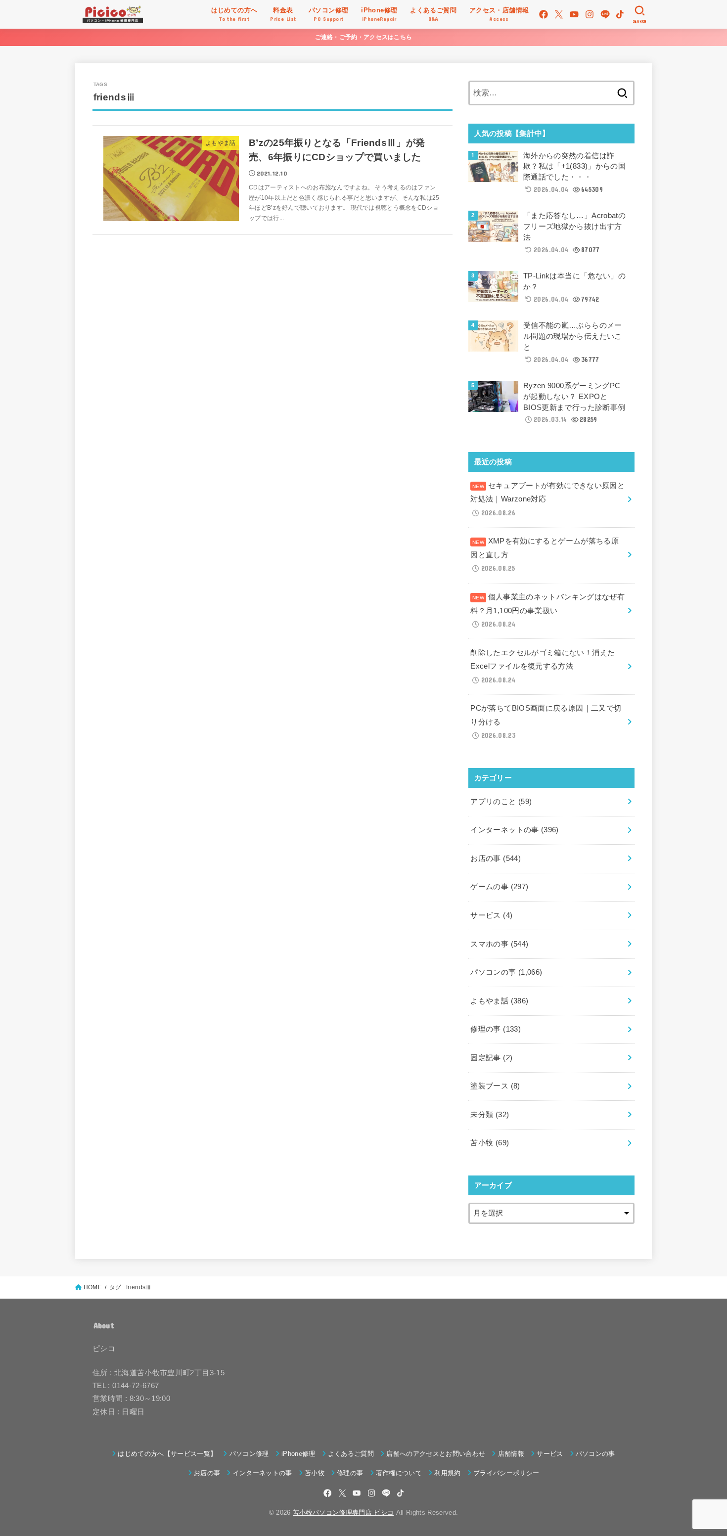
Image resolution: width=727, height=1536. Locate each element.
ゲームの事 (499, 887)
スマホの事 (499, 944)
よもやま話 (499, 1001)
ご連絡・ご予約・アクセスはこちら (363, 37)
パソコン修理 (249, 1453)
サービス (491, 915)
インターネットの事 (514, 830)
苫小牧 (489, 1143)
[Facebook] (543, 14)
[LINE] (605, 14)
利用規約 (447, 1473)
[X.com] (558, 14)
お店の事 (495, 858)
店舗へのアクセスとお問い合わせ (435, 1453)
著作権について (399, 1473)
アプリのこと (501, 802)
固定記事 (491, 1058)
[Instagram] (589, 14)
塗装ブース (495, 1086)
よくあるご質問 (351, 1453)
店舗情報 (511, 1453)
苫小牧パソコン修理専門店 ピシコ (343, 1512)
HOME (93, 1287)
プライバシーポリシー (506, 1473)
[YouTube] (574, 14)
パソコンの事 (506, 972)
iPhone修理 (298, 1453)
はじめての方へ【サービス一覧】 (167, 1453)
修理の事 (495, 1029)
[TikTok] (620, 14)
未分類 (489, 1115)
